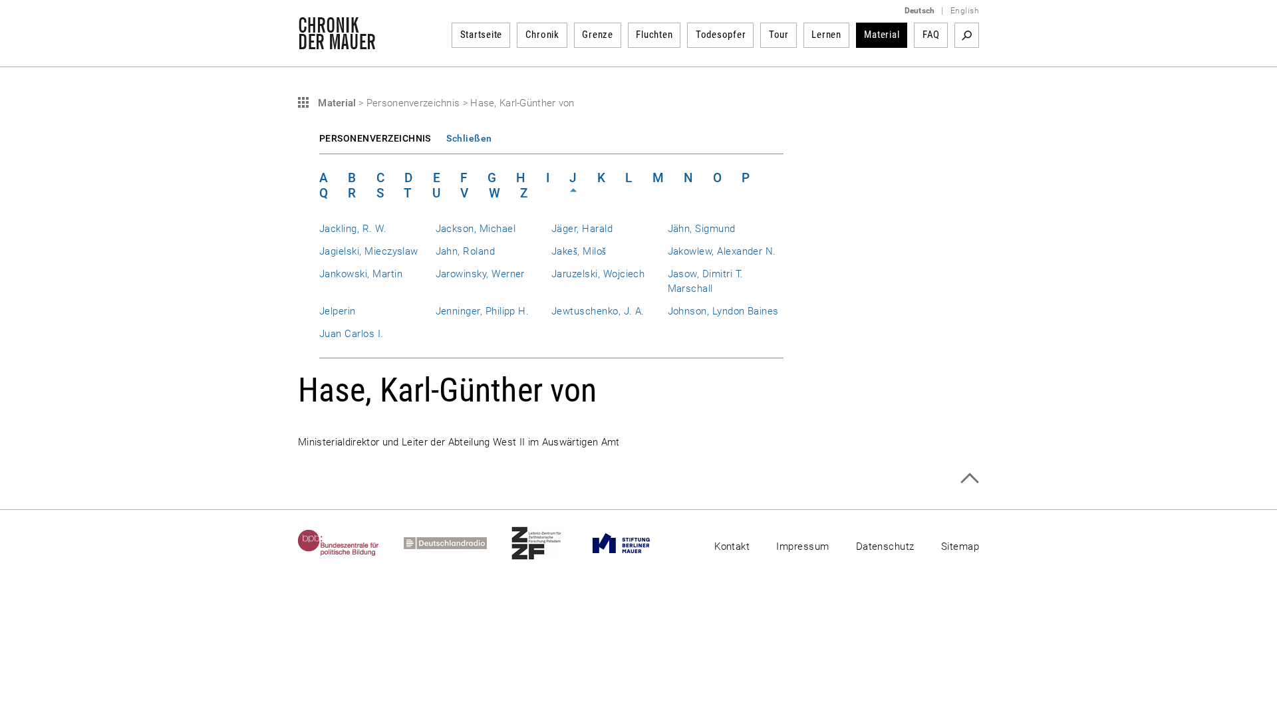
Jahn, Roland (466, 251)
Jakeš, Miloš (579, 251)
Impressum (802, 546)
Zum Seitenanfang (969, 478)
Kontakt (732, 546)
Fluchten (654, 35)
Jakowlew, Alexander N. (722, 251)
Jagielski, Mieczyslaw (368, 251)
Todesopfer (721, 35)
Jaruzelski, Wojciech (597, 274)
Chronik (542, 35)
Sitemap (960, 546)
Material (881, 35)
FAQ (931, 35)
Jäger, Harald (582, 229)
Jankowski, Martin (360, 274)
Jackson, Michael (476, 229)
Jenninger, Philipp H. (482, 311)
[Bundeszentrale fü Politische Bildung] (351, 543)
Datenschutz (885, 546)
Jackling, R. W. (352, 229)
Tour (779, 35)
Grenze (597, 35)
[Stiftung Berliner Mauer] (633, 543)
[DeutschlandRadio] (457, 543)
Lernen (826, 35)
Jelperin (337, 311)
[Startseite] (337, 43)
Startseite (481, 35)
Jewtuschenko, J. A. (597, 311)
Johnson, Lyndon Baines (723, 311)
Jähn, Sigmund (702, 229)
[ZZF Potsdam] (548, 543)
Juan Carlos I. (351, 334)
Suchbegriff (966, 35)
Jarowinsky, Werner (480, 274)
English (964, 10)
